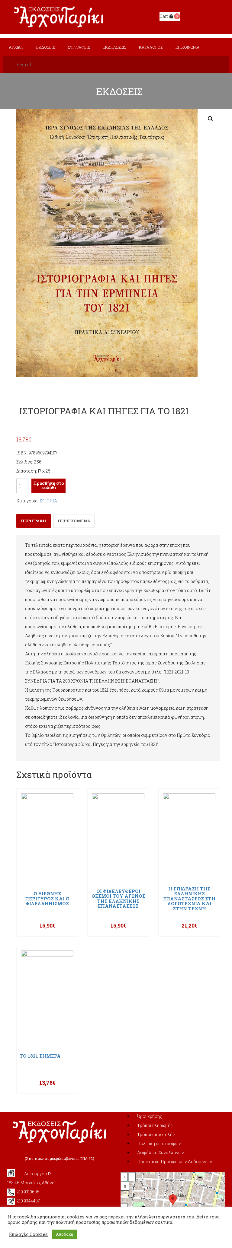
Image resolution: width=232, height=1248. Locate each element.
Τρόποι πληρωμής (155, 1125)
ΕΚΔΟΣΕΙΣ (45, 47)
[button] (210, 118)
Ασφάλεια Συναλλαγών (160, 1152)
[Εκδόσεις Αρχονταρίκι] (59, 16)
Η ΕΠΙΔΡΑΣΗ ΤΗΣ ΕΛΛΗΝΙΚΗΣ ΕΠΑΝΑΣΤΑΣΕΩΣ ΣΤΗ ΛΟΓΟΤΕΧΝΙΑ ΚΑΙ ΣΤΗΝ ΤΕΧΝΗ (189, 898)
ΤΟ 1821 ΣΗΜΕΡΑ (40, 1056)
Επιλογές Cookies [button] (28, 1234)
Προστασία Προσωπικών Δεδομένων (174, 1161)
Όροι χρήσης (149, 1116)
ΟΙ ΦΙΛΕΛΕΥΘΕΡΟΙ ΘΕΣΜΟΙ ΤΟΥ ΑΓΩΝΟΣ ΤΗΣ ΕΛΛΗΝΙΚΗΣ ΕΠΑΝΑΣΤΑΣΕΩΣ (118, 899)
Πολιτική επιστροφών (159, 1143)
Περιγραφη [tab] (33, 521)
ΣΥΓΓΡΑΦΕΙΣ (79, 47)
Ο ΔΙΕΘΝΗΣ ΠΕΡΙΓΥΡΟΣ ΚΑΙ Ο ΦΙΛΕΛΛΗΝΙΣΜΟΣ (47, 898)
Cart (164, 16)
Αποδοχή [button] (64, 1234)
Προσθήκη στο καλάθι (48, 485)
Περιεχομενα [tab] (74, 521)
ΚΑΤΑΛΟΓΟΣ (151, 47)
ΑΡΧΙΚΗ (16, 47)
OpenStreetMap (152, 1195)
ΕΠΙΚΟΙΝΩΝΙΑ (188, 47)
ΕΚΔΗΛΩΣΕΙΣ (114, 47)
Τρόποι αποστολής (156, 1134)
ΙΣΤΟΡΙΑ (48, 501)
